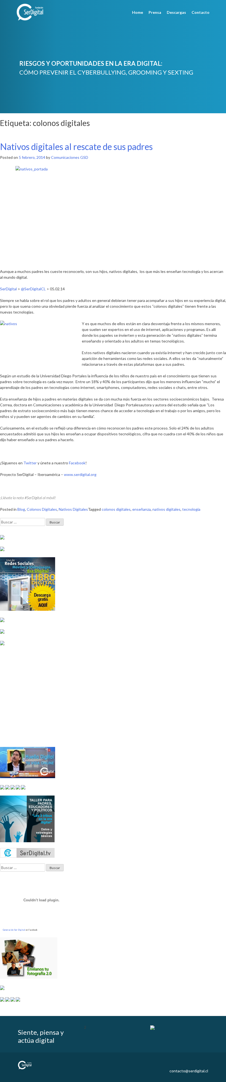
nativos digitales (166, 509)
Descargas (176, 12)
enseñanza (141, 509)
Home (137, 12)
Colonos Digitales (42, 509)
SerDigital (8, 288)
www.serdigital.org (80, 474)
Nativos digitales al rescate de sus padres (76, 146)
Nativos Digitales (73, 509)
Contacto (200, 12)
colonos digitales (116, 509)
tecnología (191, 509)
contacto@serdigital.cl (189, 1070)
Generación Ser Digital (14, 929)
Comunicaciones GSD (69, 157)
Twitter (30, 462)
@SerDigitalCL (33, 288)
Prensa (155, 12)
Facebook (77, 462)
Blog (21, 509)
